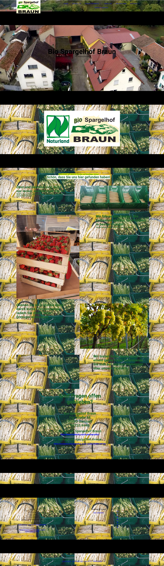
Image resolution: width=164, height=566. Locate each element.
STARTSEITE (66, 561)
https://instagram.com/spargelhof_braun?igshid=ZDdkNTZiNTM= (80, 444)
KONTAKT (134, 3)
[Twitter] (117, 519)
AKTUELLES (76, 3)
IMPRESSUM (97, 561)
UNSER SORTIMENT (92, 3)
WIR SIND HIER (121, 3)
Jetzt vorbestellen (98, 512)
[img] (33, 6)
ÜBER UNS (108, 3)
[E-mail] (117, 511)
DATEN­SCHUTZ (86, 561)
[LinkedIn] (117, 522)
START (66, 3)
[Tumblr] (117, 527)
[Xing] (117, 524)
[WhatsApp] (117, 514)
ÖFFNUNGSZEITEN (101, 7)
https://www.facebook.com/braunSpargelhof (79, 434)
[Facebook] (117, 516)
